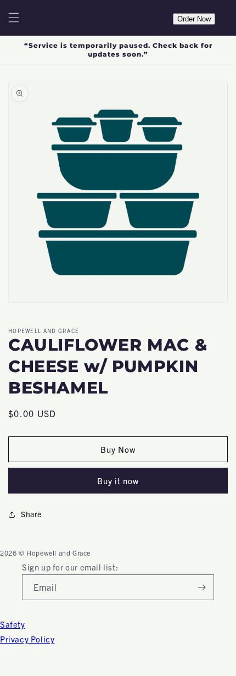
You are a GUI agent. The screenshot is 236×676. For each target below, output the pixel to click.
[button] (14, 17)
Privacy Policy (27, 639)
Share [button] (31, 514)
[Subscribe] (201, 587)
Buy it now (118, 480)
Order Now (194, 19)
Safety (12, 624)
